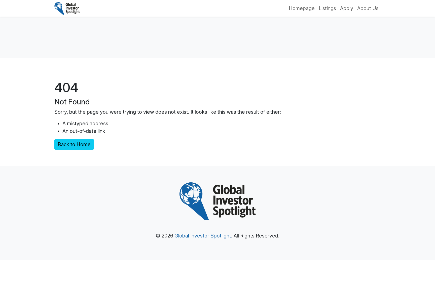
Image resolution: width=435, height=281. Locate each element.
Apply (346, 8)
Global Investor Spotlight (202, 236)
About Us (368, 8)
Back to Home (74, 144)
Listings (327, 8)
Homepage (302, 8)
